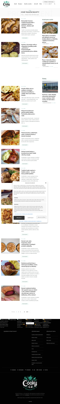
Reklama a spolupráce (35, 346)
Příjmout (19, 217)
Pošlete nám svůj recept (50, 343)
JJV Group (27, 394)
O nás (33, 348)
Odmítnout (31, 217)
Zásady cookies (21, 221)
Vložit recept (50, 1)
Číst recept (24, 63)
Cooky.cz (17, 394)
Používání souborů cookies (36, 354)
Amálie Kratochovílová (47, 102)
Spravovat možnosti (41, 217)
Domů (15, 3)
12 (24, 311)
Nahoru (30, 401)
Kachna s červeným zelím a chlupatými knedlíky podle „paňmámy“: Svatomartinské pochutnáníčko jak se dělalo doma (29, 49)
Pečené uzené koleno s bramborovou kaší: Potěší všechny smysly (28, 153)
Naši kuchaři (34, 340)
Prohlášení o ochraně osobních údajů (30, 221)
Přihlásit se (48, 334)
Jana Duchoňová (46, 66)
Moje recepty (48, 340)
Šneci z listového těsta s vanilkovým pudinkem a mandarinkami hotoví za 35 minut (50, 62)
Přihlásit (46, 1)
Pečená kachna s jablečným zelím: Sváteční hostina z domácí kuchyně (29, 134)
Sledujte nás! (30, 323)
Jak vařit (36, 3)
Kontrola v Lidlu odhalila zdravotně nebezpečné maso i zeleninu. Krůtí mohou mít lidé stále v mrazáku (49, 98)
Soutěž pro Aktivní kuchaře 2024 (37, 334)
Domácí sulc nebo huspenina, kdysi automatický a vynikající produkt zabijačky (28, 243)
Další (27, 311)
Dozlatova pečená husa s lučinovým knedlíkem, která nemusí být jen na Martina (29, 264)
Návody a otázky (34, 337)
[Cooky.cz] (6, 4)
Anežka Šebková (46, 43)
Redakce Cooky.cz (35, 343)
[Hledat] (54, 3)
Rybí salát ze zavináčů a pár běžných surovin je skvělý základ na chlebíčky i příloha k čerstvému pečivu (50, 39)
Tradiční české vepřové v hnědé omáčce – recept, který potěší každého (28, 171)
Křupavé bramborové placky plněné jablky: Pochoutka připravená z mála (28, 113)
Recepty (20, 3)
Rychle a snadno (28, 3)
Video (40, 3)
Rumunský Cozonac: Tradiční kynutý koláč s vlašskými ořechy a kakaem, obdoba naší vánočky (27, 24)
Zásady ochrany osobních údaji (37, 357)
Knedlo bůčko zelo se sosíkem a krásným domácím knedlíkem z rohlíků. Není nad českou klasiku (28, 92)
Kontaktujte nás (38, 221)
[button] (45, 183)
